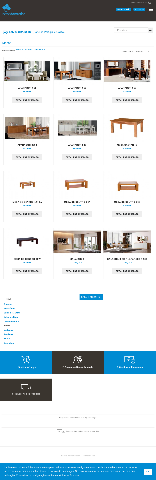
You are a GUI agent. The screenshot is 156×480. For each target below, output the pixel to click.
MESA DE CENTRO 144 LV (27, 202)
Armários (8, 334)
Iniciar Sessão (123, 9)
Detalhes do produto (27, 100)
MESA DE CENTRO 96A (77, 202)
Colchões (9, 343)
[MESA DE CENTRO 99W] (27, 242)
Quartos (8, 304)
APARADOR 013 (77, 88)
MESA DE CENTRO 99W (27, 259)
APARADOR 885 (77, 145)
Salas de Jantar (12, 312)
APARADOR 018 (127, 88)
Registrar (139, 9)
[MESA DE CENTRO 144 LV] (27, 185)
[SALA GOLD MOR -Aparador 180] (127, 242)
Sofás (7, 338)
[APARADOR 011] (27, 71)
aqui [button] (77, 475)
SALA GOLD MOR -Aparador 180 (127, 259)
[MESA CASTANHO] (127, 128)
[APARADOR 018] (127, 71)
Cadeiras (8, 330)
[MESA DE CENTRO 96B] (127, 185)
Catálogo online (91, 297)
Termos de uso (89, 456)
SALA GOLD (77, 259)
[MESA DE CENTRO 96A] (77, 185)
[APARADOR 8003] (27, 128)
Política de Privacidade (70, 456)
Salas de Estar (11, 317)
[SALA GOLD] (77, 242)
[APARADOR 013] (77, 71)
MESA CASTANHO (127, 145)
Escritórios (9, 308)
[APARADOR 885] (77, 128)
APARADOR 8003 (27, 145)
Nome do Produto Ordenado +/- (31, 50)
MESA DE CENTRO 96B (127, 202)
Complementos (12, 321)
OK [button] (148, 471)
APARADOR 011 (27, 88)
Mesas (7, 325)
